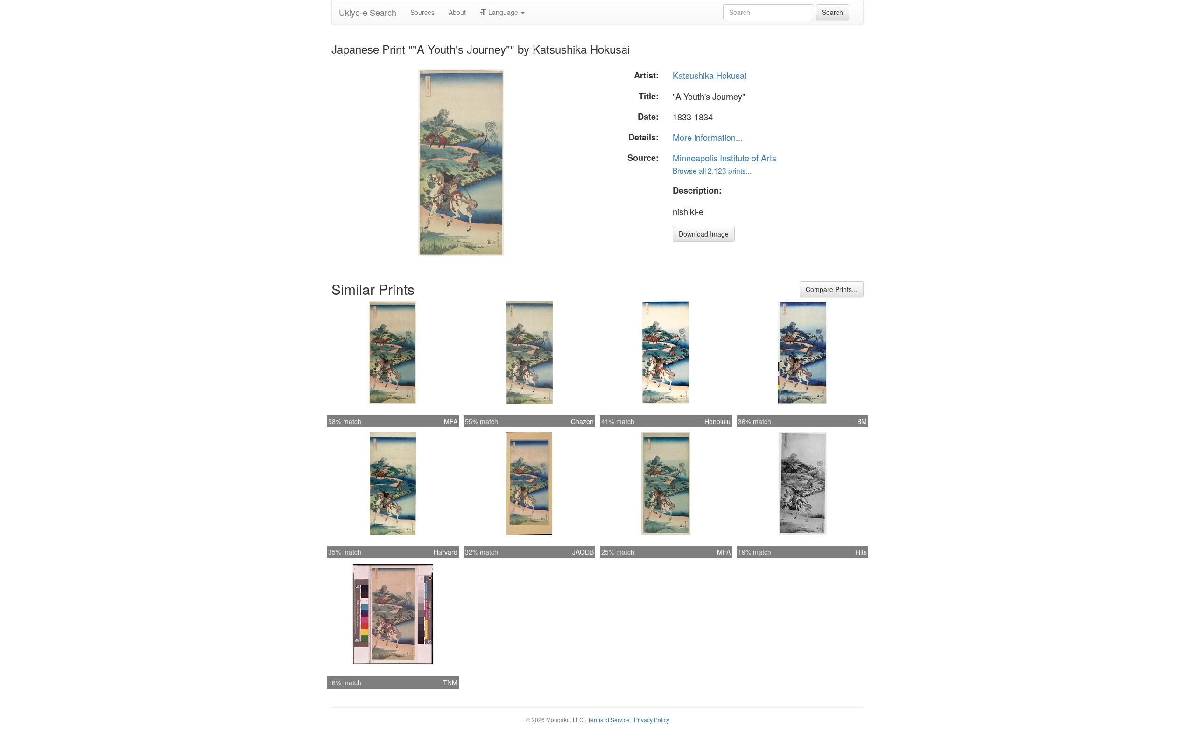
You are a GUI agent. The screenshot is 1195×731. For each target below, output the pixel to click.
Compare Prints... (832, 289)
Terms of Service (609, 720)
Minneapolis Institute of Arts (724, 158)
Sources (422, 12)
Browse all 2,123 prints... (712, 170)
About (457, 12)
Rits (861, 552)
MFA (450, 421)
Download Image (704, 233)
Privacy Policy (651, 720)
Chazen (582, 421)
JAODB (583, 552)
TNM (450, 682)
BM (862, 421)
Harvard (445, 552)
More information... (708, 137)
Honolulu (717, 421)
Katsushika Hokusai (709, 75)
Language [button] (503, 12)
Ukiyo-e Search (367, 12)
